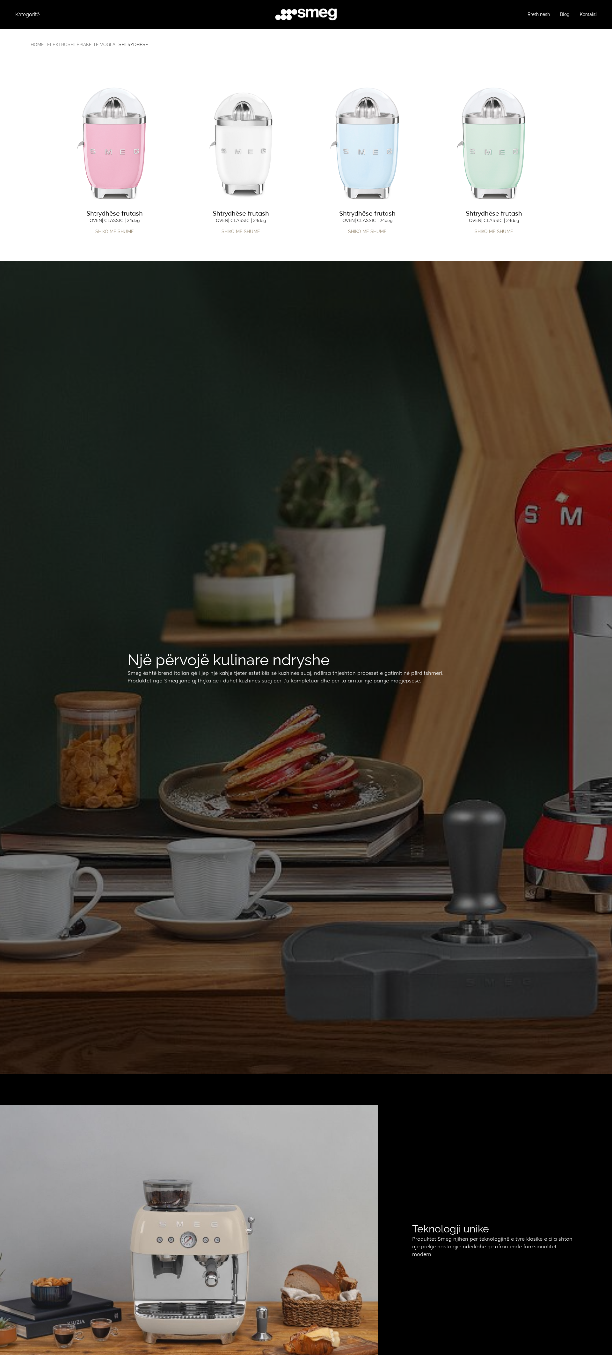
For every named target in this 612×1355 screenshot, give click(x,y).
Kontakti (588, 14)
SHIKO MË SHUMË (114, 231)
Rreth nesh (539, 14)
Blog (565, 14)
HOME (37, 44)
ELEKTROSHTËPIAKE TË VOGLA (81, 44)
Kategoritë (27, 14)
